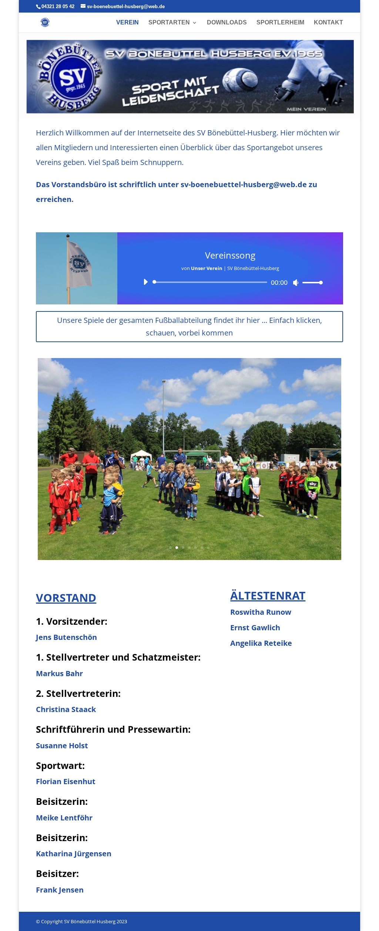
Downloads (227, 23)
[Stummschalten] (295, 282)
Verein (127, 23)
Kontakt (328, 23)
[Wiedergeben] (145, 282)
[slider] (310, 282)
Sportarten (169, 23)
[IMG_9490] (189, 558)
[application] (230, 282)
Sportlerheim (280, 23)
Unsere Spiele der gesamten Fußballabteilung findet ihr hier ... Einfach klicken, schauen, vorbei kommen (189, 326)
